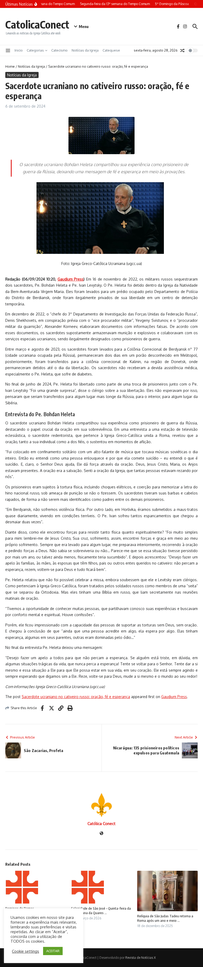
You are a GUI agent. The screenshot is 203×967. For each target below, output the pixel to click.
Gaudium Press (174, 696)
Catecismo (59, 50)
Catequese (111, 50)
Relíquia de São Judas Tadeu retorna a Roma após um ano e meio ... (165, 918)
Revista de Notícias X (140, 958)
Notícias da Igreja (85, 50)
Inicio (19, 50)
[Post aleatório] (182, 50)
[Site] (101, 833)
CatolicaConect (37, 24)
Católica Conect (101, 823)
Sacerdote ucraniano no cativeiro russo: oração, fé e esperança (76, 696)
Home (10, 66)
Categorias (35, 50)
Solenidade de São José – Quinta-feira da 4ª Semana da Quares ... (101, 910)
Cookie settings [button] (25, 951)
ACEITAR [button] (52, 951)
